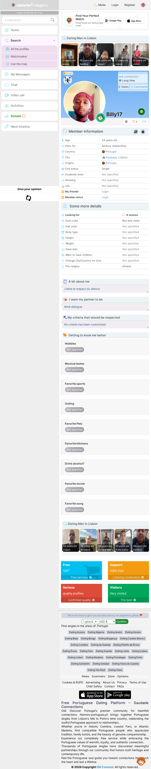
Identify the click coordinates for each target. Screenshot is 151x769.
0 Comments (139, 86)
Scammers (98, 676)
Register (129, 4)
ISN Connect (105, 767)
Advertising (93, 682)
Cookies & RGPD (72, 682)
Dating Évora (70, 651)
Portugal (111, 151)
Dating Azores (133, 632)
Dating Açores (77, 632)
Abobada (111, 157)
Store (111, 676)
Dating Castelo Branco (132, 638)
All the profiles (20, 49)
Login (115, 4)
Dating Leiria (122, 651)
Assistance (141, 761)
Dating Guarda (104, 651)
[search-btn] (52, 20)
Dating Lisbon (75, 657)
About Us (109, 682)
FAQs (120, 686)
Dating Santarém (80, 663)
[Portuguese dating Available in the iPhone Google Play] (118, 692)
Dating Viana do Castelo (125, 663)
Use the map (19, 64)
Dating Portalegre (115, 657)
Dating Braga (88, 638)
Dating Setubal (101, 663)
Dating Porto (135, 657)
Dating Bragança (108, 638)
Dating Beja (71, 638)
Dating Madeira (94, 657)
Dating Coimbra (79, 644)
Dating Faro (86, 651)
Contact (109, 686)
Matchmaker (19, 56)
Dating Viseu (115, 669)
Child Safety (94, 686)
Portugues (32, 5)
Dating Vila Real (96, 669)
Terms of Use (137, 682)
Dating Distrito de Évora (126, 644)
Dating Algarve (96, 632)
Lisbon (123, 157)
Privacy (122, 682)
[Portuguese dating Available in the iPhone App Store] (92, 692)
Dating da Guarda (100, 644)
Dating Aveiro (114, 632)
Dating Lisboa (139, 651)
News (85, 676)
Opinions (122, 676)
